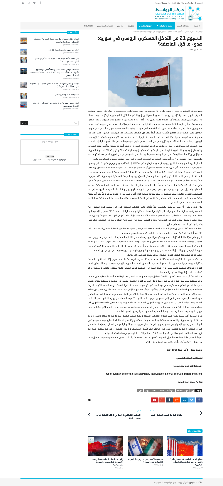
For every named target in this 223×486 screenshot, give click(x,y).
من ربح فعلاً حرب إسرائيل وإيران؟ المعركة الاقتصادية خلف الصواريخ (145, 460)
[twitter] (191, 399)
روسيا (147, 390)
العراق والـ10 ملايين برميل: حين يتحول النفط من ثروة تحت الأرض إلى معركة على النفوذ (56, 40)
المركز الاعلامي (190, 31)
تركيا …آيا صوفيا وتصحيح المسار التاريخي (63, 50)
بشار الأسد (170, 390)
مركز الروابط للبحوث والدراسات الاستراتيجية (170, 482)
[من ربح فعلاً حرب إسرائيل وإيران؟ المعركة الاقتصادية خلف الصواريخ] (145, 446)
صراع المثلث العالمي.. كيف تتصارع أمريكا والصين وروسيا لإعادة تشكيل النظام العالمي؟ (186, 462)
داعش (153, 390)
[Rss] (29, 3)
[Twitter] (34, 3)
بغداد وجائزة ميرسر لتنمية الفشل (166, 413)
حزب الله (161, 390)
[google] (162, 399)
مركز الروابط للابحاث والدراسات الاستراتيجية (49, 159)
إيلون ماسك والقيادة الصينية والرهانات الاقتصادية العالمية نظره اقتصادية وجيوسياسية (107, 462)
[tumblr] (169, 399)
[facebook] (199, 399)
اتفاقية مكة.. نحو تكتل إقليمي (67, 94)
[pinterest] (154, 399)
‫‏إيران (192, 390)
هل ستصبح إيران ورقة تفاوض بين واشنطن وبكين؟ (174, 3)
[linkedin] (184, 399)
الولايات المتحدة (182, 390)
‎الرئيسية (200, 31)
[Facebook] (40, 3)
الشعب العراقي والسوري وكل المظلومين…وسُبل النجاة (118, 414)
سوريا (140, 390)
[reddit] (176, 399)
